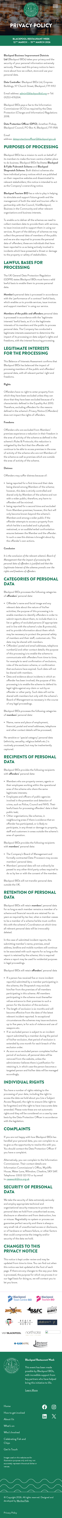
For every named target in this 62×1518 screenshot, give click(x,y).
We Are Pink (23, 1501)
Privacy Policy (10, 1513)
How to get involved (14, 1413)
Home (7, 1406)
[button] (55, 6)
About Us (9, 1419)
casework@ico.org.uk (18, 1179)
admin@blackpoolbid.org (33, 93)
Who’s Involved (12, 1432)
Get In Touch (11, 1449)
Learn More (31, 1390)
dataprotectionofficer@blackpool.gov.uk (34, 139)
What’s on (9, 1426)
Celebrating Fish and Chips (15, 1441)
